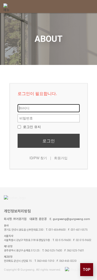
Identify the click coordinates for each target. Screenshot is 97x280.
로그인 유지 (31, 127)
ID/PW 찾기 (38, 158)
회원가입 (61, 158)
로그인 (48, 141)
